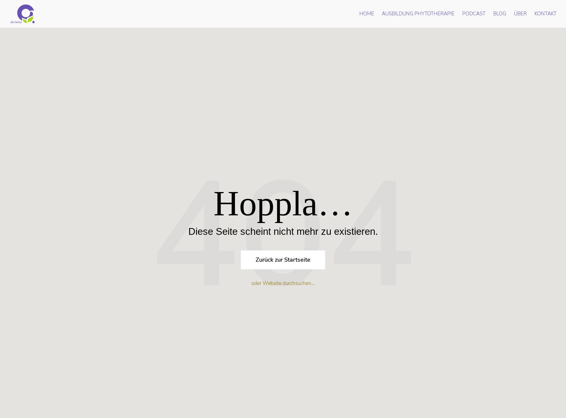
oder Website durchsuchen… (283, 283)
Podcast (474, 14)
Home (366, 14)
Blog (499, 14)
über (520, 14)
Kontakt (545, 14)
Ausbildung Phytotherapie (418, 14)
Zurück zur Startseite (283, 260)
